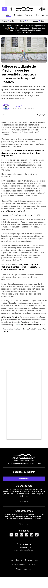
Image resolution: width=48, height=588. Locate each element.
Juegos (35, 21)
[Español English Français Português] (44, 9)
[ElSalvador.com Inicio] (24, 9)
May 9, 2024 (35, 215)
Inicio (8, 15)
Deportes (31, 564)
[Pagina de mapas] (40, 9)
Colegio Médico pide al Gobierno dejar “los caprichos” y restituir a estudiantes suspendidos (20, 266)
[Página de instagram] (21, 536)
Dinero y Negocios (23, 569)
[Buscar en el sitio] (10, 9)
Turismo (28, 15)
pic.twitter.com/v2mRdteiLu (33, 324)
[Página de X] (16, 536)
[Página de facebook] (11, 536)
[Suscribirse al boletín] (4, 9)
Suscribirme (24, 478)
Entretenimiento (18, 564)
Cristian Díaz (18, 106)
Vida (36, 560)
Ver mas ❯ (23, 501)
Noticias (18, 15)
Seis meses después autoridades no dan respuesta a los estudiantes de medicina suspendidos (22, 153)
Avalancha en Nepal (17, 21)
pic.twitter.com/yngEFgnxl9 (13, 211)
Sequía (4, 21)
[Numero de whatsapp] (26, 536)
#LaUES (18, 317)
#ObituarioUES (7, 317)
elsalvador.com (39, 28)
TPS (28, 21)
